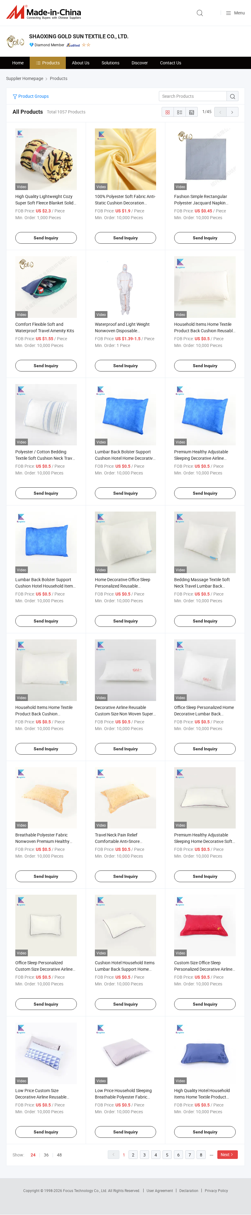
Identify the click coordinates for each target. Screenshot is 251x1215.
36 (46, 1155)
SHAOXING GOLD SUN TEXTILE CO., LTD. (79, 36)
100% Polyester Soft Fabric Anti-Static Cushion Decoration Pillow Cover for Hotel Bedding (125, 202)
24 (33, 1154)
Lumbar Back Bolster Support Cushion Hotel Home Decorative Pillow (125, 458)
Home (18, 63)
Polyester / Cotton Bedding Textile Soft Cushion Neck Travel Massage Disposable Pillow (45, 458)
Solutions (110, 63)
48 (59, 1155)
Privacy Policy (216, 1190)
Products (51, 63)
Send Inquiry (46, 237)
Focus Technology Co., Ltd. (85, 1190)
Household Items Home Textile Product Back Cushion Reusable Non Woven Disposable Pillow (204, 330)
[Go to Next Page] (232, 111)
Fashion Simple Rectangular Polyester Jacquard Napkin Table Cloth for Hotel (200, 202)
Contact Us (170, 63)
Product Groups (33, 96)
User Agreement (160, 1190)
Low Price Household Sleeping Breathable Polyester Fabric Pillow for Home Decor (123, 1096)
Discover (140, 63)
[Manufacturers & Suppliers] (44, 12)
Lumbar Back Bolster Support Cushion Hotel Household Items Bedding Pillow (45, 586)
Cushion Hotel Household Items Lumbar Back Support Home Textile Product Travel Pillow (125, 969)
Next (225, 1154)
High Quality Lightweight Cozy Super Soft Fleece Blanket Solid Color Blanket (44, 202)
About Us (80, 63)
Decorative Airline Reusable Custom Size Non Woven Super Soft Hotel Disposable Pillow (124, 713)
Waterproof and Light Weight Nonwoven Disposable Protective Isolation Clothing (122, 330)
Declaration (188, 1190)
